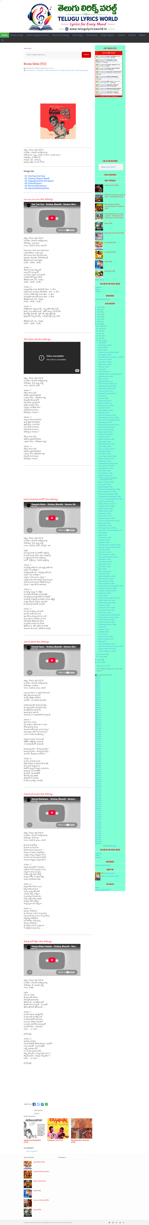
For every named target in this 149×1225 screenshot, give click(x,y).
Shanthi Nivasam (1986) (106, 622)
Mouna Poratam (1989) (106, 482)
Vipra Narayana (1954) (105, 581)
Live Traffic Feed (108, 53)
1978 (98, 745)
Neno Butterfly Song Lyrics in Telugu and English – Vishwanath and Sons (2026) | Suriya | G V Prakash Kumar (114, 216)
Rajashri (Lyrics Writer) (106, 501)
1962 (98, 712)
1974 (98, 736)
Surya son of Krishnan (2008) (41, 1200)
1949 (97, 685)
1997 (98, 784)
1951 (97, 689)
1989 (98, 767)
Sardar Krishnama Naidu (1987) (109, 521)
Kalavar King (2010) (104, 401)
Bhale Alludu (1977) (105, 516)
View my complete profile (109, 876)
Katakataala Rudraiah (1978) (107, 463)
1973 (98, 734)
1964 (98, 716)
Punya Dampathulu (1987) (107, 492)
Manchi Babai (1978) (105, 511)
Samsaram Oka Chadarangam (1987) (110, 586)
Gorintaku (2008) (104, 550)
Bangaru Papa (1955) (105, 475)
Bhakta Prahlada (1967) (39, 1181)
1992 (98, 773)
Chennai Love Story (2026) (102, 57)
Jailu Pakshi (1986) (104, 566)
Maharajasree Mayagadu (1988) (109, 489)
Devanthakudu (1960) (105, 468)
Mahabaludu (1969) (105, 525)
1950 (97, 687)
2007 (98, 804)
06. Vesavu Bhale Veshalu (37, 188)
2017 (99, 662)
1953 (97, 693)
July (100, 331)
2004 (98, 798)
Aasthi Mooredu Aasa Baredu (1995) (110, 646)
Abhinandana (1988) (110, 271)
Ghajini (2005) (108, 261)
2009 (98, 808)
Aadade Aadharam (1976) (107, 649)
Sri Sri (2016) (102, 634)
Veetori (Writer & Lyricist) (106, 504)
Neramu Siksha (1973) (35, 64)
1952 (97, 691)
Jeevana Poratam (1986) (106, 439)
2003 (98, 796)
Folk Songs (77, 35)
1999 (98, 788)
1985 (98, 759)
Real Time (108, 96)
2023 (99, 314)
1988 (98, 765)
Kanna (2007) (102, 350)
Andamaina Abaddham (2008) (108, 352)
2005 (98, 800)
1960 (98, 707)
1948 (97, 683)
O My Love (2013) (104, 372)
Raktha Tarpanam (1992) (106, 600)
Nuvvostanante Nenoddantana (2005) (114, 233)
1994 (98, 778)
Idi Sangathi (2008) (104, 355)
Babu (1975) (102, 569)
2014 (98, 819)
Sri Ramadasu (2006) (110, 252)
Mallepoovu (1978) (104, 513)
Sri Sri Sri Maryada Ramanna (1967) (110, 499)
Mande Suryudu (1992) (106, 458)
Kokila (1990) (102, 535)
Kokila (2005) (102, 533)
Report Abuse (99, 280)
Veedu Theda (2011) (105, 403)
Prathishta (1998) (104, 605)
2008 (98, 806)
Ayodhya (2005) (103, 632)
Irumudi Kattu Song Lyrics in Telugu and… (110, 73)
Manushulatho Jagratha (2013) (108, 425)
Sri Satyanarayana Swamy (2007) (109, 615)
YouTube (98, 291)
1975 (98, 738)
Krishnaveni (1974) (104, 461)
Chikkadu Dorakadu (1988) (107, 588)
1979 (98, 747)
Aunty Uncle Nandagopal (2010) (109, 420)
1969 (98, 726)
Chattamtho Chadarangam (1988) (109, 496)
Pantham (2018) (103, 413)
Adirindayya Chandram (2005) (108, 417)
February (102, 654)
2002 (98, 794)
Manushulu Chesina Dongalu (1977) (110, 530)
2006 (98, 802)
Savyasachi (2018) (104, 408)
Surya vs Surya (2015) (105, 391)
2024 (99, 312)
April (100, 338)
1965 (98, 718)
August (101, 328)
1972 (98, 732)
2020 (99, 322)
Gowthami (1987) (104, 540)
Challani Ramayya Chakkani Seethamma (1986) (107, 478)
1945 (97, 677)
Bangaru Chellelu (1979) (106, 518)
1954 (97, 695)
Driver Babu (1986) (104, 446)
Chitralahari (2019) (104, 451)
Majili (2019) (102, 641)
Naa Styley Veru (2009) (106, 405)
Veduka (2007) (103, 347)
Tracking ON (114, 96)
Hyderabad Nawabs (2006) (107, 386)
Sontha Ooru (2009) (104, 359)
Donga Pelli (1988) (104, 442)
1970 (98, 728)
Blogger (114, 846)
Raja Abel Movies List (105, 381)
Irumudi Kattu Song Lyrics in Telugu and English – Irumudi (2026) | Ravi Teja (115, 196)
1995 (98, 780)
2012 (98, 815)
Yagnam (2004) (100, 65)
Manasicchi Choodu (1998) (106, 89)
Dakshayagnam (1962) (105, 410)
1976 (98, 740)
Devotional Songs (60, 35)
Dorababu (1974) (104, 437)
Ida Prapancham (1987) (106, 466)
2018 (99, 660)
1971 (98, 730)
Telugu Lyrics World (108, 167)
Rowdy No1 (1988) (104, 593)
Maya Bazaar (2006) (105, 345)
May (100, 336)
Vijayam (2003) (103, 379)
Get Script (102, 96)
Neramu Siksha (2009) (105, 637)
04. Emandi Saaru (33, 183)
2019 (99, 324)
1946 (97, 679)
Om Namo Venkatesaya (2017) (41, 1171)
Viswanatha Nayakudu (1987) (108, 557)
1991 (98, 771)
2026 (99, 307)
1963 (98, 714)
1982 (98, 753)
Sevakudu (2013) (103, 629)
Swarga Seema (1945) (105, 434)
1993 (98, 775)
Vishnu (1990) (103, 596)
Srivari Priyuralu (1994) (106, 430)
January (101, 657)
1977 (98, 742)
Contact (121, 35)
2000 (98, 790)
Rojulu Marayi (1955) (105, 432)
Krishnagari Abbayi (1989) (107, 528)
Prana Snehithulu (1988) (106, 554)
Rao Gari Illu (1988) (104, 552)
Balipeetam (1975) (104, 564)
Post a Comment (31, 1151)
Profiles (132, 35)
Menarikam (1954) (104, 559)
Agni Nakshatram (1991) (106, 444)
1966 (98, 720)
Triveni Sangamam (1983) (107, 651)
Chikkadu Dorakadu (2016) (107, 591)
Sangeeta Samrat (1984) (106, 506)
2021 (99, 319)
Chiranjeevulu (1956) (105, 473)
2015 (98, 821)
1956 (97, 699)
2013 (98, 817)
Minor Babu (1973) (104, 571)
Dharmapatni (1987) (105, 422)
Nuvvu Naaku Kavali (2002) (107, 456)
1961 (97, 709)
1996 (98, 782)
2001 (98, 792)
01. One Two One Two (35, 176)
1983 (98, 755)
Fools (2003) (102, 627)
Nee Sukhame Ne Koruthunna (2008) (110, 357)
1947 (97, 681)
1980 (98, 749)
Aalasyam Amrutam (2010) (107, 393)
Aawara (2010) (103, 69)
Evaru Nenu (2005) (104, 612)
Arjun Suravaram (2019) (106, 449)
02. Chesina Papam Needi (37, 178)
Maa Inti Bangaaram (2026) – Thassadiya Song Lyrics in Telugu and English (114, 206)
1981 (98, 751)
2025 (99, 309)
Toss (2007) (102, 369)
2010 (98, 810)
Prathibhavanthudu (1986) (107, 624)
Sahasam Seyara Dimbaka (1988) (109, 545)
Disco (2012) (102, 396)
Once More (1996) (104, 454)
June (100, 333)
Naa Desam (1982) (104, 484)
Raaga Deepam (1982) (105, 509)
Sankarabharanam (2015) (106, 388)
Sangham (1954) (103, 574)
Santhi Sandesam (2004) (106, 610)
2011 (98, 813)
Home (5, 35)
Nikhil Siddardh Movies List (107, 384)
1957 (98, 701)
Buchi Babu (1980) (104, 471)
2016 (98, 823)
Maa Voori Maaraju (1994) (107, 415)
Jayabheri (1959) (103, 542)
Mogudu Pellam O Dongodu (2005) (110, 374)
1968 (98, 724)
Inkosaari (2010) (103, 367)
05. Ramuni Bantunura (36, 185)
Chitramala (91, 35)
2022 (99, 317)
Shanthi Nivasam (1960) (106, 620)
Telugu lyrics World (39, 1222)
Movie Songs (17, 35)
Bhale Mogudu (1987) (105, 487)
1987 (98, 763)
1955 (98, 697)
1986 (98, 761)
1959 (97, 705)
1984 (98, 757)
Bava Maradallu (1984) (106, 579)
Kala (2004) (102, 343)
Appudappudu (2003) (105, 376)
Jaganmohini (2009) (104, 364)
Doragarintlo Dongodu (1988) (108, 494)
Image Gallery (107, 35)
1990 (98, 769)
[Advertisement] (58, 89)
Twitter (97, 289)
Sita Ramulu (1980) (104, 537)
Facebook (98, 287)
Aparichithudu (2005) (105, 86)
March (101, 341)
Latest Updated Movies (37, 35)
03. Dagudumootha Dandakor (39, 180)
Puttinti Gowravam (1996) (106, 603)
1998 (98, 786)
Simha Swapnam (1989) (106, 583)
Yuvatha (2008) (103, 398)
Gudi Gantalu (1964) (105, 562)
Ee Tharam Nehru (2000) (106, 607)
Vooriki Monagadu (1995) (106, 644)
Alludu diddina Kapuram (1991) (109, 598)
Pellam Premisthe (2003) (106, 427)
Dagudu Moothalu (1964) (106, 576)
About (142, 35)
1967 (98, 722)
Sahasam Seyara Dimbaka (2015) (109, 547)
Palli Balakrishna (109, 873)
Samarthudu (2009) (104, 362)
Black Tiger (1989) (104, 523)
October (102, 326)
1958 (97, 703)
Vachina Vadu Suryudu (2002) (108, 617)
